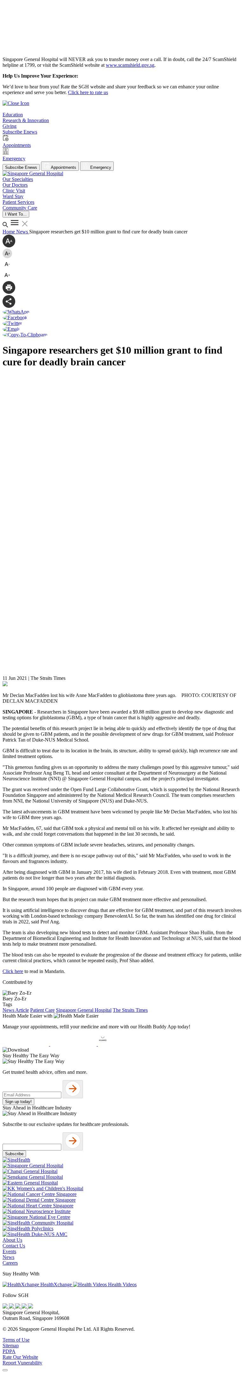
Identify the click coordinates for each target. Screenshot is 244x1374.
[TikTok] (25, 1306)
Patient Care (42, 1010)
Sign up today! (18, 1101)
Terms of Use (16, 1340)
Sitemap (11, 1345)
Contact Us (14, 1245)
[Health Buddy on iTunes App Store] (26, 1044)
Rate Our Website (20, 1357)
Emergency (100, 167)
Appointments (63, 167)
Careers (10, 1263)
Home (9, 231)
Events (9, 1251)
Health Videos (122, 1284)
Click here (13, 971)
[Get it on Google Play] (74, 1044)
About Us (12, 1240)
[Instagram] (18, 1306)
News (22, 231)
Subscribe (14, 1153)
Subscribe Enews (21, 167)
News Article (16, 1010)
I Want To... (16, 214)
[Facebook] (6, 1306)
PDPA (9, 1351)
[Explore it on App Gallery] (121, 1044)
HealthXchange (56, 1284)
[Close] (5, 1370)
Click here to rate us (88, 92)
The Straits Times (130, 1010)
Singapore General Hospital (84, 1010)
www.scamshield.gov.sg (130, 65)
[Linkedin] (30, 1306)
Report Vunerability (22, 1362)
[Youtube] (12, 1306)
